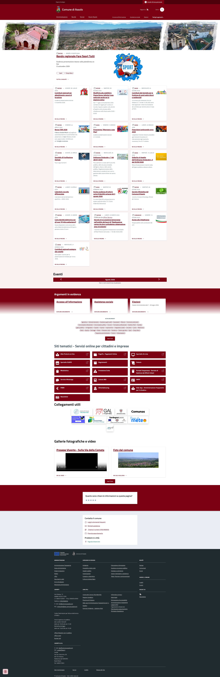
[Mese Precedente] (61, 279)
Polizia (98, 330)
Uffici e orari (57, 636)
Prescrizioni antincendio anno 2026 (143, 131)
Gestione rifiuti (132, 324)
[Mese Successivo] (159, 279)
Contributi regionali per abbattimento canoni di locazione (63, 95)
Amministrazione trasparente (119, 603)
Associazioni (116, 322)
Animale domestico (94, 322)
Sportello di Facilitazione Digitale (64, 158)
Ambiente (85, 565)
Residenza (114, 330)
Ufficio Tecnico (107, 217)
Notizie (141, 565)
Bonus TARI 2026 (61, 130)
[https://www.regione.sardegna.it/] (121, 412)
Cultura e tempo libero (89, 579)
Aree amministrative (60, 568)
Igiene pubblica (80, 327)
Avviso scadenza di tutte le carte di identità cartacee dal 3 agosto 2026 (104, 194)
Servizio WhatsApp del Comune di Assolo (140, 193)
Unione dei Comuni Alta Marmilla (92, 595)
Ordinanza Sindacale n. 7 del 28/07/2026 (103, 158)
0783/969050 (64, 601)
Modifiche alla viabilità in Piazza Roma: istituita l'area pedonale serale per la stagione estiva (103, 96)
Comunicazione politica (100, 324)
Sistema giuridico (122, 330)
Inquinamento (109, 327)
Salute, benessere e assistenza (120, 574)
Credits (86, 670)
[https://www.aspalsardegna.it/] (110, 427)
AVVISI (136, 88)
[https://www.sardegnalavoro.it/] (117, 420)
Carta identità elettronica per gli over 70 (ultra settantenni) (65, 221)
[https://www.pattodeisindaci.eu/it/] (96, 420)
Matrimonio (141, 327)
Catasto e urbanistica (89, 576)
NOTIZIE (60, 53)
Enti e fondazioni (59, 582)
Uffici (55, 576)
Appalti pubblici (87, 571)
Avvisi (141, 571)
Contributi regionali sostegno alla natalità (65, 250)
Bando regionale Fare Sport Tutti (75, 56)
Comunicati (142, 568)
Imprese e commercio (117, 571)
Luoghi (141, 582)
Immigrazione (89, 327)
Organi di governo (59, 571)
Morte (81, 330)
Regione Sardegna (60, 2)
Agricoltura (84, 322)
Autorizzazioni (87, 574)
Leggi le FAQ (114, 605)
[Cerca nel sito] (161, 9)
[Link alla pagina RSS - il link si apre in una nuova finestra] (148, 10)
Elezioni (146, 17)
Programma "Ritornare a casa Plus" (104, 131)
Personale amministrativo (61, 585)
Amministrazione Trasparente (62, 565)
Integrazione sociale (120, 327)
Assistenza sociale (135, 17)
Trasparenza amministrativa (102, 333)
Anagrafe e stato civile (89, 568)
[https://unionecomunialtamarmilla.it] (82, 412)
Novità (74, 17)
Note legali (114, 597)
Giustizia (139, 324)
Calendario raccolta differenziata (62, 193)
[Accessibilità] (5, 671)
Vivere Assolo (92, 17)
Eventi (141, 585)
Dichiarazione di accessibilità (119, 600)
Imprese (102, 327)
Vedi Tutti (110, 339)
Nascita (87, 330)
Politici (56, 574)
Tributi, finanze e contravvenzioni (120, 576)
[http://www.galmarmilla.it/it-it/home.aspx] (104, 412)
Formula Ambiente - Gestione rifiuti (93, 608)
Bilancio (123, 322)
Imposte (96, 327)
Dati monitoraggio (59, 670)
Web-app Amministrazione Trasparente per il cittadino (96, 604)
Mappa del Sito (100, 670)
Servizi (82, 17)
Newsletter (142, 597)
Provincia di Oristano (88, 600)
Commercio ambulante (132, 322)
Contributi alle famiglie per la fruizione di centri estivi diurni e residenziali (143, 95)
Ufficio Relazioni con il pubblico (63, 633)
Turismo (113, 333)
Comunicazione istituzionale (85, 324)
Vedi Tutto (110, 481)
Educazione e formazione (118, 565)
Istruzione (128, 327)
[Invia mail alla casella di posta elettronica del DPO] (66, 648)
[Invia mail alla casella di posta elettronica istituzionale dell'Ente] (66, 603)
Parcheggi (92, 330)
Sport (130, 330)
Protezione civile (106, 330)
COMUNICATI (138, 215)
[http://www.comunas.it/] (138, 412)
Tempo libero (136, 330)
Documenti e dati (59, 579)
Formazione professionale (120, 324)
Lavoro (134, 327)
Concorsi (109, 324)
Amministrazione (61, 17)
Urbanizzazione (121, 333)
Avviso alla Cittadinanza (140, 220)
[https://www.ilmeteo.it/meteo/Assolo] (138, 420)
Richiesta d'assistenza (117, 611)
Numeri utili (57, 638)
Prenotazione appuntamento (119, 609)
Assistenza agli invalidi (106, 322)
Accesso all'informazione (119, 17)
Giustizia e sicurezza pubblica (119, 568)
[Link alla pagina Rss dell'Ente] (140, 594)
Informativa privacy (116, 595)
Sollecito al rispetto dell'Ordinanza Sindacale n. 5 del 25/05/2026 (142, 159)
